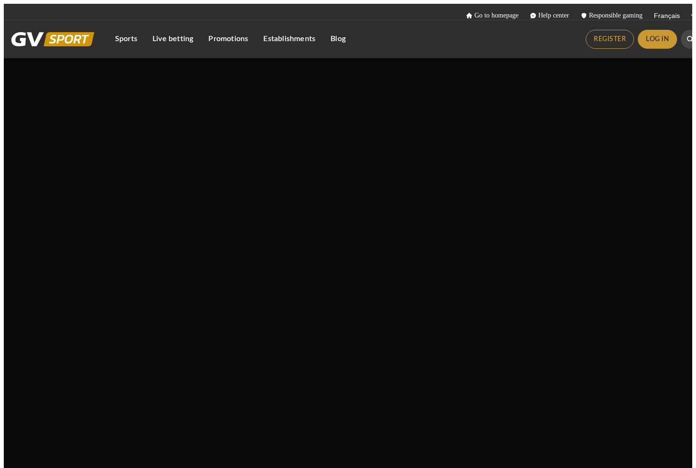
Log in (657, 39)
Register (610, 39)
